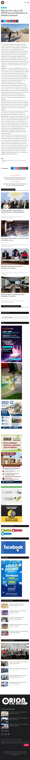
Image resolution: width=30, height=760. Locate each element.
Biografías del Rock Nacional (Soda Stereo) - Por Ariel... (18, 611)
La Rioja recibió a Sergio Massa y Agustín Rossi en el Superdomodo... (13, 211)
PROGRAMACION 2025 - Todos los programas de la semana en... (18, 676)
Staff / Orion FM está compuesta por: (18, 668)
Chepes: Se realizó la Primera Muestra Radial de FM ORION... (18, 632)
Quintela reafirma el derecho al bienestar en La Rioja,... (12, 267)
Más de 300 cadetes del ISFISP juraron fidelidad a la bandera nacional (14, 161)
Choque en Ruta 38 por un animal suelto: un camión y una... (15, 239)
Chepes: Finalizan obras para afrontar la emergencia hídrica (18, 725)
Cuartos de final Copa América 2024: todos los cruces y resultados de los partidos (15, 184)
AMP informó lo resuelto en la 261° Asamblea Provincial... (13, 295)
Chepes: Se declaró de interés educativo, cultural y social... (16, 605)
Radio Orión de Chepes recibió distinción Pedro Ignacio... (17, 618)
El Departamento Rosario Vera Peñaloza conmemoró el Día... (18, 719)
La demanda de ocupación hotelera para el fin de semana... (18, 683)
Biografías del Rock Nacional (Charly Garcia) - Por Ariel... (18, 625)
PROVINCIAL (4, 7)
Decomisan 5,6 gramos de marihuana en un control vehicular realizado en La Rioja (15, 178)
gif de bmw (3, 504)
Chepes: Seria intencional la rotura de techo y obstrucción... (18, 662)
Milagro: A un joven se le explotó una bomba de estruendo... (18, 713)
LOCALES (4, 652)
